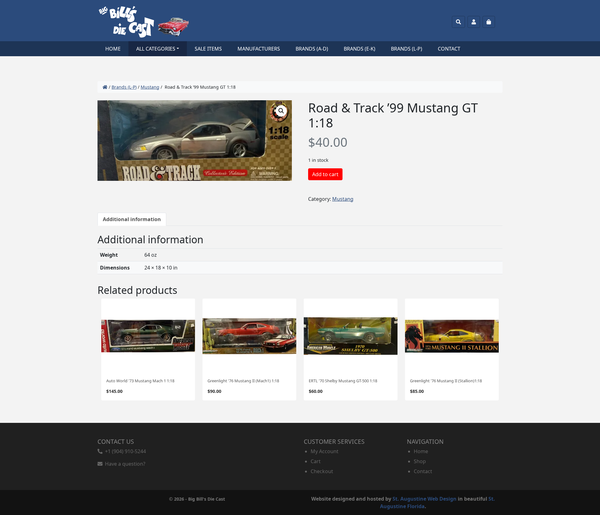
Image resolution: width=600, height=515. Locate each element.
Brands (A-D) (312, 48)
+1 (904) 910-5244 (124, 451)
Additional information (132, 219)
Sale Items (208, 48)
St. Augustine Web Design (424, 498)
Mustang (150, 87)
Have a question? (123, 463)
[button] (281, 110)
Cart (316, 461)
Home (113, 48)
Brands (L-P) (406, 48)
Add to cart (325, 174)
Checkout (322, 471)
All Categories (155, 48)
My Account (324, 451)
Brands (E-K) (359, 48)
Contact (449, 48)
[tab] (132, 219)
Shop (420, 461)
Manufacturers (259, 48)
